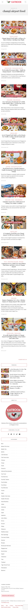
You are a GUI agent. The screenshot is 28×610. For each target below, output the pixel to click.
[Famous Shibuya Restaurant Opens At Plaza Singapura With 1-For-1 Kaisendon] (5, 382)
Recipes (3, 542)
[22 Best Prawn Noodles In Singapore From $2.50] (5, 388)
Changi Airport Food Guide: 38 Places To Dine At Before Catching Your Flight (13, 39)
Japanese (8, 166)
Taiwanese (3, 556)
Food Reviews (4, 487)
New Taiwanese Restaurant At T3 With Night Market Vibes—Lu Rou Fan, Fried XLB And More (13, 103)
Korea (2, 520)
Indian (2, 504)
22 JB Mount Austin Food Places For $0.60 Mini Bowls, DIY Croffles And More (17, 393)
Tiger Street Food (5, 565)
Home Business (4, 501)
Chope (2, 463)
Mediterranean (4, 531)
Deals (2, 465)
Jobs (7, 605)
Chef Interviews (5, 457)
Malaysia (3, 529)
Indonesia (3, 507)
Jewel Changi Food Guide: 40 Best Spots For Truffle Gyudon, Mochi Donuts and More (13, 136)
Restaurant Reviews (16, 166)
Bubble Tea (3, 449)
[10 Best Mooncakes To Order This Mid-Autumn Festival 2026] (5, 370)
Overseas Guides (5, 537)
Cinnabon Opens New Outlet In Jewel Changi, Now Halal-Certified (14, 202)
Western (21, 261)
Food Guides (17, 333)
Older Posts (22, 359)
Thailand (3, 562)
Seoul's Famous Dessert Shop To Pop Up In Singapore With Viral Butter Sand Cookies (18, 376)
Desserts (3, 468)
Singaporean (4, 548)
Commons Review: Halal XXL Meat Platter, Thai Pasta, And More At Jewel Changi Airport (13, 265)
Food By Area (13, 231)
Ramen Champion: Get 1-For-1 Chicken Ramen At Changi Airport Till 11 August (13, 301)
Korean (3, 523)
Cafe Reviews (4, 454)
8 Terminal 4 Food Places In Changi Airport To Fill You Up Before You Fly (13, 234)
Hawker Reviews (5, 498)
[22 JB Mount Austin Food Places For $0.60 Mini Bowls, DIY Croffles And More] (5, 393)
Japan (2, 512)
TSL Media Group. (5, 602)
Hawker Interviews (5, 496)
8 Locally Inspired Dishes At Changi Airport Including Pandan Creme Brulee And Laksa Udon (14, 336)
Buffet (2, 452)
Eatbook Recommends (6, 471)
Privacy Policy (15, 607)
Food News (9, 99)
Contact (11, 605)
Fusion (2, 490)
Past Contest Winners (19, 605)
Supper (2, 553)
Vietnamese (4, 567)
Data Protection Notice (6, 607)
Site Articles (4, 551)
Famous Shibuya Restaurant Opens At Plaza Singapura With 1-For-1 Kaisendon (18, 382)
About (2, 605)
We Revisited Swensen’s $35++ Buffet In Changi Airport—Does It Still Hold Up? (13, 71)
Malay (2, 526)
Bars (2, 443)
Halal (12, 199)
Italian (2, 509)
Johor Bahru (4, 518)
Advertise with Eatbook (8, 595)
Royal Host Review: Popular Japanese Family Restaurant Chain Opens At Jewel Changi (14, 170)
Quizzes (3, 540)
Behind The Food (5, 446)
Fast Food (3, 474)
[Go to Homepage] (14, 2)
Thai (2, 559)
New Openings (16, 99)
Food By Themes (14, 36)
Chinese (3, 460)
